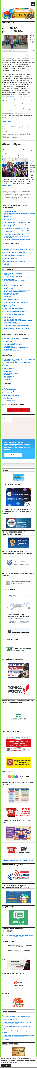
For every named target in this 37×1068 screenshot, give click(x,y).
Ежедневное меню (9, 279)
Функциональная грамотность (13, 308)
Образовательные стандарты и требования (16, 239)
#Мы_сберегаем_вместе (23, 194)
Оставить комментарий (9, 137)
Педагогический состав (10, 221)
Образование (7, 218)
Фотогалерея (7, 379)
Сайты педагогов (8, 310)
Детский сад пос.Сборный (23, 133)
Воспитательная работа (10, 294)
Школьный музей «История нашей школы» (16, 290)
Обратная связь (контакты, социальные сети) (17, 261)
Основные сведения (9, 211)
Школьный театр (8, 288)
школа (13, 196)
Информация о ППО (9, 389)
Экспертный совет (9, 305)
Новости (6, 263)
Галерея (6, 264)
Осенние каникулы (9, 322)
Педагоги (6, 254)
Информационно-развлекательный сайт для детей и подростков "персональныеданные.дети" (18, 1035)
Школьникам (6, 197)
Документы (7, 216)
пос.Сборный (20, 134)
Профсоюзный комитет (10, 388)
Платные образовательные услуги (14, 227)
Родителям (6, 374)
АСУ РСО (6, 275)
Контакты (6, 377)
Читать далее (7, 121)
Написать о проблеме (13, 455)
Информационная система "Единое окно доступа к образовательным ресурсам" (17, 1022)
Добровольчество (8, 317)
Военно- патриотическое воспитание (15, 313)
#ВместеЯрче (11, 144)
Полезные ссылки (9, 400)
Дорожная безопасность (10, 299)
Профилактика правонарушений (13, 314)
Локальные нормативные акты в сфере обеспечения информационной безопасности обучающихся (17, 340)
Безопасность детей (9, 297)
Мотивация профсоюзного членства (14, 391)
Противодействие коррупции (12, 276)
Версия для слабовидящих (19, 410)
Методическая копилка (10, 316)
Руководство (7, 219)
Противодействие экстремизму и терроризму (17, 320)
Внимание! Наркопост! (10, 304)
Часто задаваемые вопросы (11, 323)
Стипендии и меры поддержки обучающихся (17, 233)
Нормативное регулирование (12, 343)
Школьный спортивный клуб (12, 285)
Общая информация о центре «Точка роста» (17, 248)
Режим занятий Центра (10, 257)
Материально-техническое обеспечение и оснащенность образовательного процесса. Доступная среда (16, 224)
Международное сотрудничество (13, 234)
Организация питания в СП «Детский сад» (16, 362)
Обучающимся (8, 346)
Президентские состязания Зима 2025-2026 (17, 287)
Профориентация (8, 301)
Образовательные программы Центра (15, 252)
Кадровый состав (8, 368)
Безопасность (11, 130)
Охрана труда (7, 392)
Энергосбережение (23, 197)
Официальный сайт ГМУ (11, 1019)
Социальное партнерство (11, 395)
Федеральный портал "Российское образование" (17, 1016)
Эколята (4, 136)
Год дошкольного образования (12, 273)
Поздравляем (7, 398)
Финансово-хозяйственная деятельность (16, 228)
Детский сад (10, 133)
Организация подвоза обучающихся (14, 311)
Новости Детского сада (23, 130)
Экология (5, 131)
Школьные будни (12, 192)
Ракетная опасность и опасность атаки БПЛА (17, 278)
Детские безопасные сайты (12, 350)
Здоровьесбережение (10, 370)
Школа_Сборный (20, 196)
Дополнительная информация (13, 260)
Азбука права (7, 284)
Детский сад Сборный (9, 134)
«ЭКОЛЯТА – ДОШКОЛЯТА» (12, 29)
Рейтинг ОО (7, 296)
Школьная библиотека (10, 307)
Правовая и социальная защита (13, 394)
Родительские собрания (10, 293)
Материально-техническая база (13, 255)
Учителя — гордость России (12, 319)
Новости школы (26, 191)
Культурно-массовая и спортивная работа (16, 397)
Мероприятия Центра (10, 258)
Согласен (6, 1065)
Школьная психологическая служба (14, 291)
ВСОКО (5, 365)
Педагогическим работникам (12, 344)
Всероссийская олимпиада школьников (15, 302)
